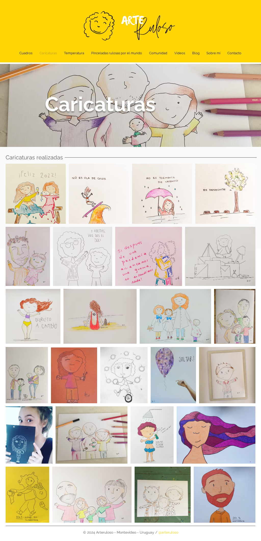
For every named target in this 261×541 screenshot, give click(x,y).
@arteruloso (168, 532)
